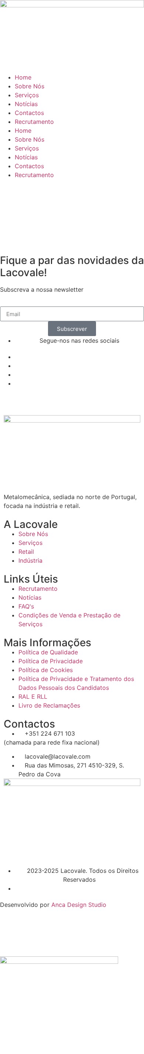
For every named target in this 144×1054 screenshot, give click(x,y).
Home (23, 77)
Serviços (27, 95)
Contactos (29, 112)
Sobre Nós (29, 86)
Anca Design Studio (78, 904)
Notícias (26, 104)
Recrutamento (34, 121)
